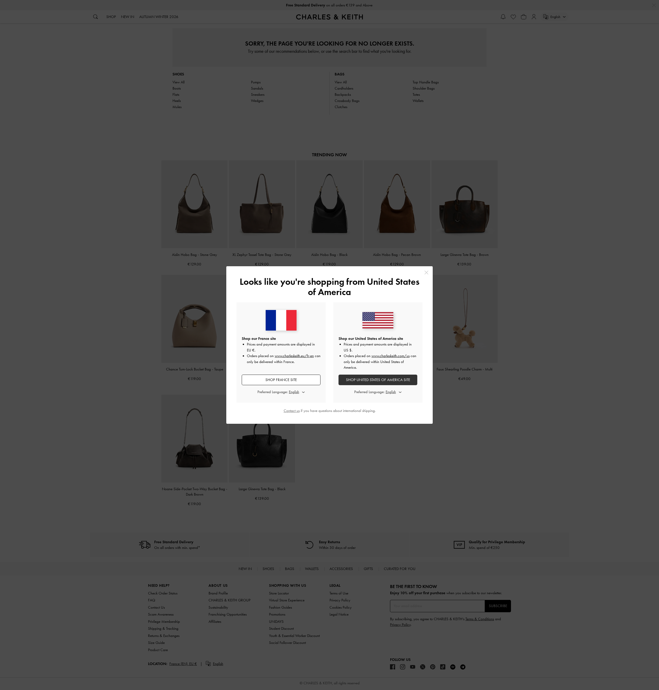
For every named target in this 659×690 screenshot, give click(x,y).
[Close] (426, 272)
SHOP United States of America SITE (378, 379)
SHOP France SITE (281, 379)
